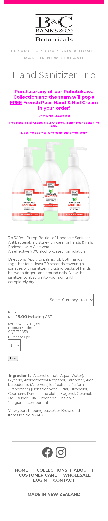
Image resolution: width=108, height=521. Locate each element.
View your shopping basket (32, 410)
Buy (13, 358)
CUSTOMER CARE (38, 475)
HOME (21, 470)
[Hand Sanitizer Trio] (51, 223)
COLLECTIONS (52, 470)
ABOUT (82, 470)
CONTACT (64, 480)
